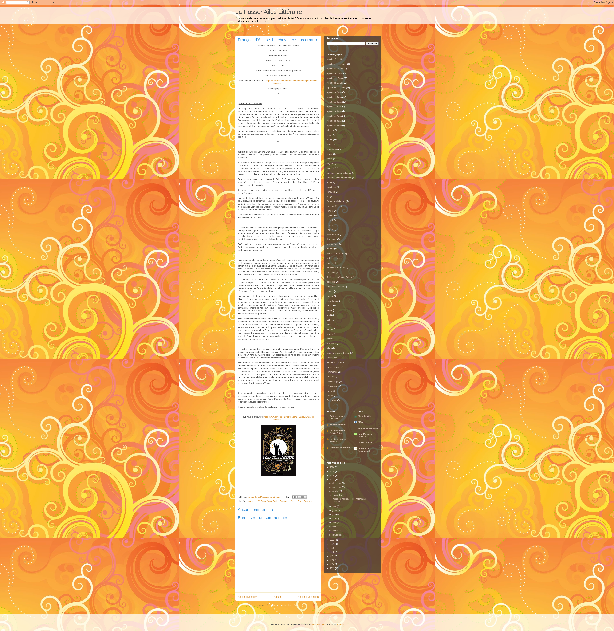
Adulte (276, 501)
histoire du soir (333, 258)
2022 (332, 540)
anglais (330, 163)
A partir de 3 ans (334, 97)
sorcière (330, 376)
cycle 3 (330, 225)
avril (334, 522)
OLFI (329, 320)
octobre (336, 491)
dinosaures (332, 239)
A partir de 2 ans (334, 92)
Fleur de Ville (364, 416)
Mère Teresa (332, 301)
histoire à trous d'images (338, 253)
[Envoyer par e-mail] (293, 497)
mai (334, 518)
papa (329, 324)
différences (332, 234)
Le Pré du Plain (365, 442)
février (335, 530)
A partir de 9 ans (334, 125)
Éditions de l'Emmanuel (364, 449)
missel (330, 305)
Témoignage (332, 386)
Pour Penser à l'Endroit (365, 435)
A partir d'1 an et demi (337, 64)
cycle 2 (330, 220)
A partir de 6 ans (334, 111)
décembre (337, 483)
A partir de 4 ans (334, 102)
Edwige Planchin (338, 424)
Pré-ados (331, 343)
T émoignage (332, 381)
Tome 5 (330, 395)
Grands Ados (297, 501)
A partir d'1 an (333, 59)
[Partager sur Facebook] (302, 497)
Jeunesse (331, 272)
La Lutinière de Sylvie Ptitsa (337, 431)
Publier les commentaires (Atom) (285, 605)
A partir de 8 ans (334, 121)
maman (330, 296)
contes (330, 211)
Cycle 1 (330, 215)
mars (335, 526)
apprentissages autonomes (339, 177)
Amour (330, 154)
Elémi (361, 422)
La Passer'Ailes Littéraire (268, 11)
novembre (337, 487)
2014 (332, 564)
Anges (329, 159)
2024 (332, 475)
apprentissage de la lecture (339, 173)
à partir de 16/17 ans (256, 501)
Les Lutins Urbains (335, 286)
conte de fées (333, 206)
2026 (332, 467)
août (334, 506)
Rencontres (309, 501)
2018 (332, 552)
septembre (337, 495)
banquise (331, 192)
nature (329, 310)
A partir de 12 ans (335, 78)
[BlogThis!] (296, 497)
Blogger (340, 624)
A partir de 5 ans (334, 106)
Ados (269, 501)
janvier (335, 535)
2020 (332, 548)
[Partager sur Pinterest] (305, 497)
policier (330, 339)
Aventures (284, 501)
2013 (332, 568)
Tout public (332, 400)
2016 (332, 560)
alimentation (332, 149)
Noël (329, 315)
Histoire (330, 249)
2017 (332, 556)
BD (328, 196)
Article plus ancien (308, 596)
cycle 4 (330, 230)
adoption (330, 130)
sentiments (332, 372)
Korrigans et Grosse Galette (339, 277)
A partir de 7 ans (334, 116)
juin (334, 514)
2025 (332, 471)
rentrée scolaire (334, 362)
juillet (335, 510)
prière (329, 348)
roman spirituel (333, 367)
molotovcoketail (318, 624)
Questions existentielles (338, 353)
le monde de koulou (340, 447)
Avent (329, 182)
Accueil (278, 596)
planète (330, 334)
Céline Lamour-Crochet (337, 417)
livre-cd (330, 291)
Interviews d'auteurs (336, 267)
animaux (330, 168)
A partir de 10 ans (335, 68)
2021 (332, 544)
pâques (330, 329)
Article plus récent (248, 596)
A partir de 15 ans (335, 83)
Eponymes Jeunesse (368, 428)
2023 (332, 479)
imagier (330, 263)
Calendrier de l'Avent (336, 201)
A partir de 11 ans (335, 73)
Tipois (329, 391)
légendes (331, 282)
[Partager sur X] (299, 497)
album (329, 144)
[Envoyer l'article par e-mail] (287, 497)
